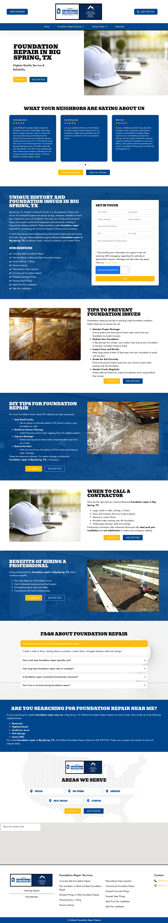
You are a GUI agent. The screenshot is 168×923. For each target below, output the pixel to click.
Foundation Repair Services (69, 26)
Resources (119, 26)
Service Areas (98, 26)
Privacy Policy (111, 262)
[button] (79, 164)
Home (46, 26)
